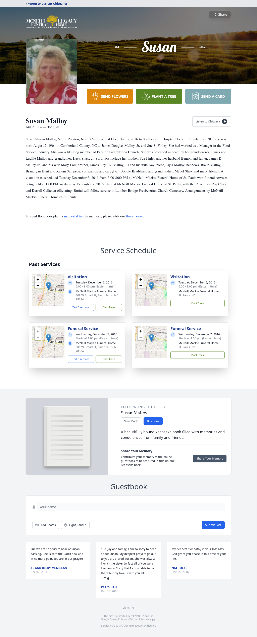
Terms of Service (139, 619)
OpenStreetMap (133, 625)
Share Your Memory (210, 458)
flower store (134, 216)
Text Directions (80, 307)
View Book (131, 421)
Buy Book (153, 421)
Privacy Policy (117, 619)
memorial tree (74, 216)
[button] (48, 286)
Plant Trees (109, 307)
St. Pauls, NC (187, 295)
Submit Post (213, 525)
